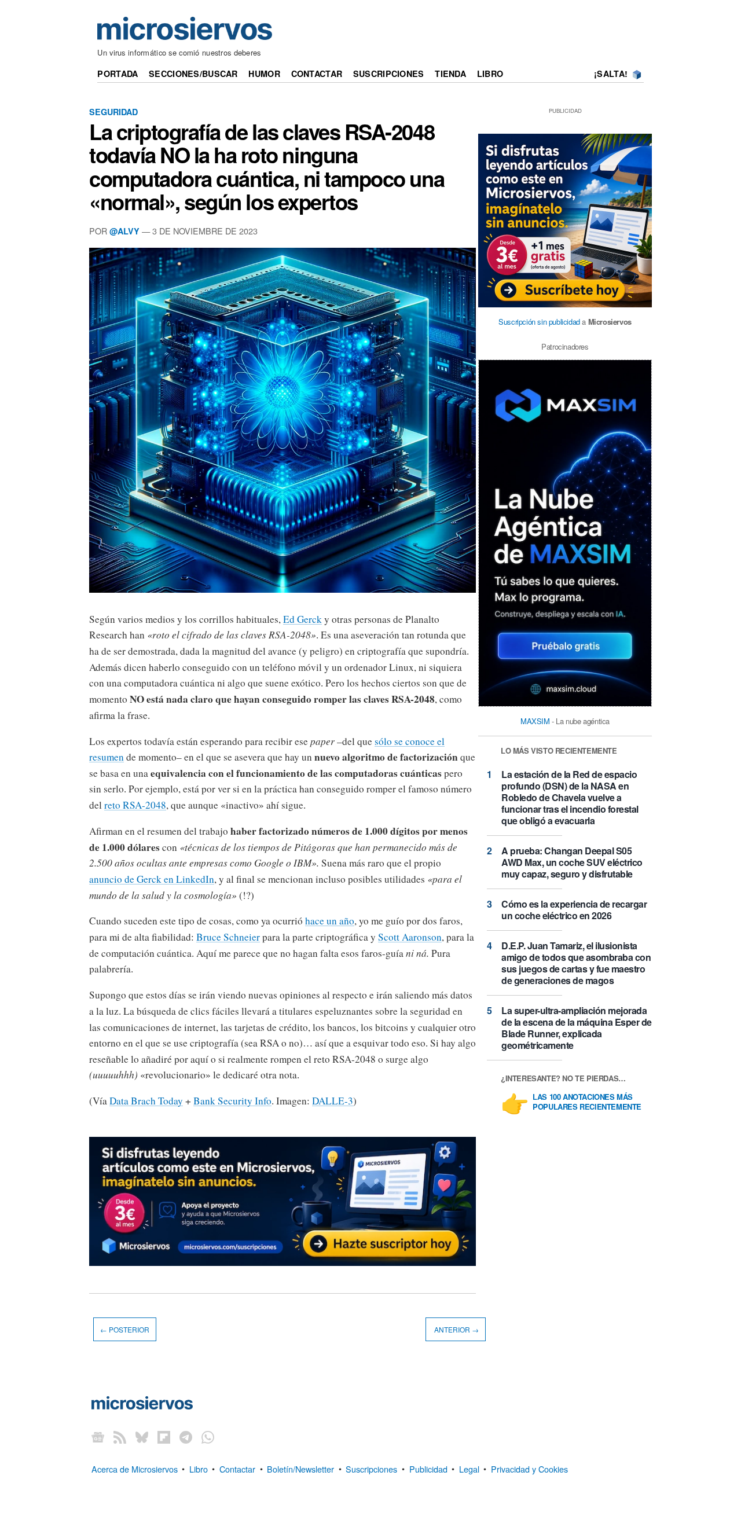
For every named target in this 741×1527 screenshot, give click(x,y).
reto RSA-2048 (135, 805)
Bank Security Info (232, 1100)
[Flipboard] (163, 1436)
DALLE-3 (332, 1100)
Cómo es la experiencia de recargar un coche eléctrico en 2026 (574, 909)
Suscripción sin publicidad (539, 321)
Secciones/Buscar (193, 73)
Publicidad (428, 1468)
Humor (264, 73)
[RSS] (119, 1436)
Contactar (317, 73)
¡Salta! (611, 73)
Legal (469, 1468)
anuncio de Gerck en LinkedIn (151, 879)
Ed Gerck (302, 619)
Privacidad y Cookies (529, 1468)
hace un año (329, 920)
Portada (117, 73)
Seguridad (113, 112)
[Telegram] (185, 1436)
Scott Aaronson (410, 937)
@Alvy (124, 231)
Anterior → (455, 1329)
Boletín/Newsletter (300, 1468)
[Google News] (97, 1436)
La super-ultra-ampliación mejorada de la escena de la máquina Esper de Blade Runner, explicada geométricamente (576, 1028)
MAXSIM (535, 720)
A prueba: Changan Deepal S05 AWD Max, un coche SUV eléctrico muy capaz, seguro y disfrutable (572, 862)
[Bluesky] (141, 1436)
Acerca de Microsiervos (134, 1468)
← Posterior (124, 1329)
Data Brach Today (146, 1100)
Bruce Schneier (228, 937)
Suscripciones (388, 73)
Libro (490, 73)
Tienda (450, 73)
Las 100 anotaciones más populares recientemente (587, 1102)
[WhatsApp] (207, 1436)
